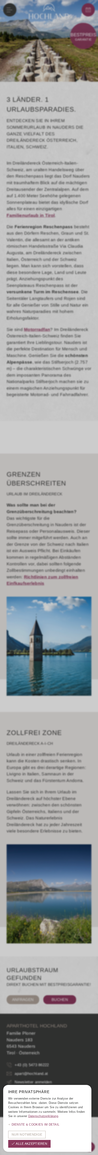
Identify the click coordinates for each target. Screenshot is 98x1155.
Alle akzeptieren (31, 1143)
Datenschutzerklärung (43, 1116)
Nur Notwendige (27, 1134)
